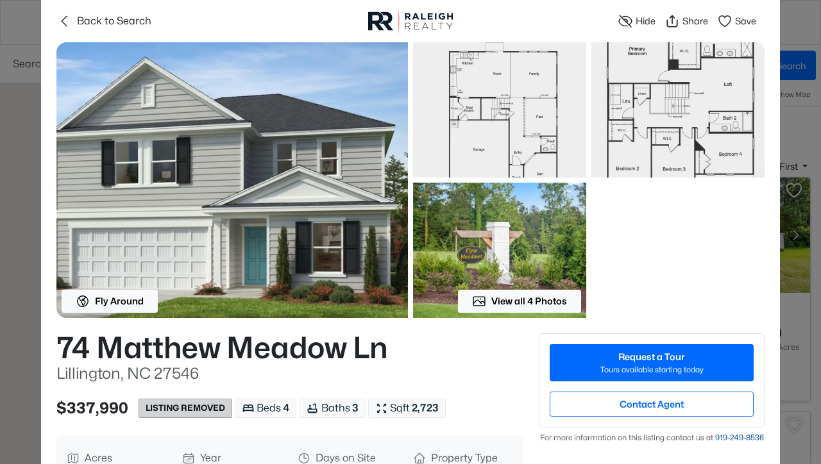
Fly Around (119, 300)
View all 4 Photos (529, 300)
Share (695, 20)
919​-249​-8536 (739, 437)
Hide (646, 20)
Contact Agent (652, 404)
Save (745, 20)
